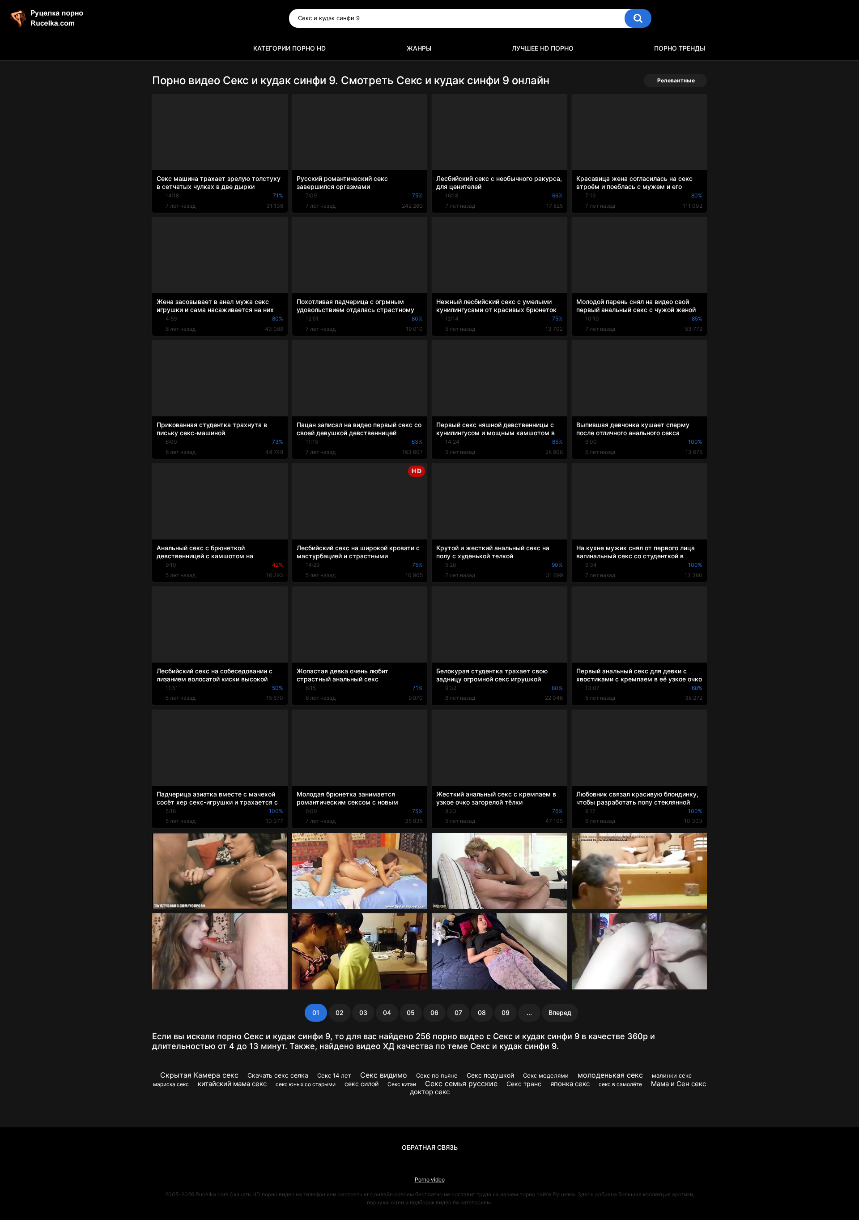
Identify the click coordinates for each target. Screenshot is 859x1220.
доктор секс (430, 1091)
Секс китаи (401, 1084)
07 (458, 1012)
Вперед (560, 1012)
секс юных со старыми (306, 1084)
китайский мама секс (232, 1083)
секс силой (361, 1083)
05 (411, 1012)
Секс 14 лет (334, 1075)
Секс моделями (546, 1075)
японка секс (570, 1083)
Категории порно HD (289, 48)
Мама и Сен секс (678, 1083)
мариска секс (171, 1084)
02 (340, 1012)
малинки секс (672, 1075)
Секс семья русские (461, 1083)
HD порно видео (163, 48)
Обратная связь (430, 1147)
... (529, 1012)
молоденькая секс (610, 1074)
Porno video (430, 1179)
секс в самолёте (620, 1084)
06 (434, 1012)
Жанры (419, 48)
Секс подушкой (490, 1075)
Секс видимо (383, 1074)
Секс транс (523, 1083)
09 (506, 1012)
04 (387, 1012)
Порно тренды (679, 48)
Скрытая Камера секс (199, 1074)
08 (482, 1012)
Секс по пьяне (437, 1075)
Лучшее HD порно (543, 48)
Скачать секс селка (277, 1075)
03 (363, 1012)
